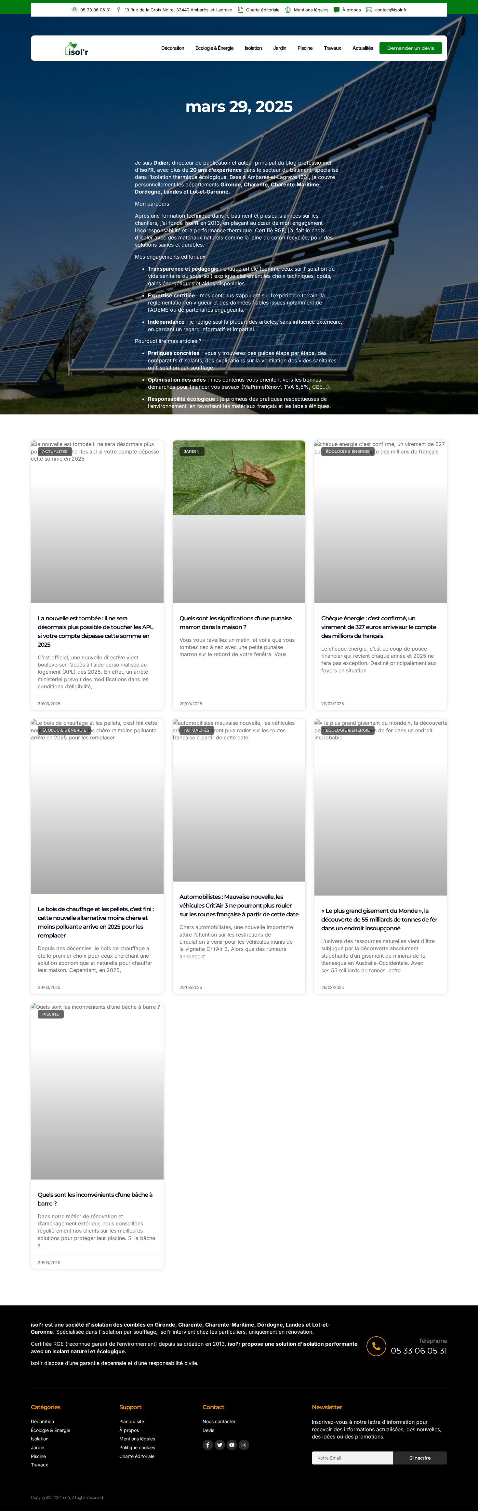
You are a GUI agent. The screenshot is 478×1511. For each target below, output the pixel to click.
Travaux (332, 48)
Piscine (305, 48)
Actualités (362, 48)
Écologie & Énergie (214, 48)
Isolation (253, 48)
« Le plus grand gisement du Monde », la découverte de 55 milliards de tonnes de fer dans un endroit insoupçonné (379, 919)
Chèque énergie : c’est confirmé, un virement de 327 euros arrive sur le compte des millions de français (378, 627)
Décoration (172, 48)
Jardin (279, 48)
